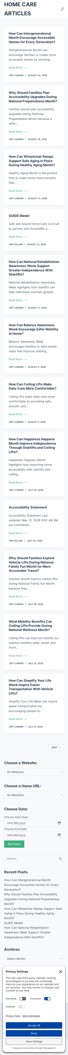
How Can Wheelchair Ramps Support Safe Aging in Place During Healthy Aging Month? (32, 161)
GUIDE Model (19, 216)
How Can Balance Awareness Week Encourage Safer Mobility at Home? (33, 329)
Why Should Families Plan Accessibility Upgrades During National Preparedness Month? (33, 97)
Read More (18, 68)
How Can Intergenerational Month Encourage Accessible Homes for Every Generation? (32, 38)
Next (54, 747)
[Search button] (60, 858)
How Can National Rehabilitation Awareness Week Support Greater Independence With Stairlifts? (27, 932)
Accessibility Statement (28, 507)
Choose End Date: (15, 829)
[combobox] (30, 858)
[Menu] (62, 9)
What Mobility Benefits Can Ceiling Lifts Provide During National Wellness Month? (30, 626)
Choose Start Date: (16, 817)
